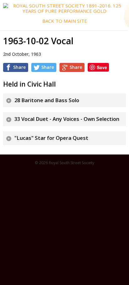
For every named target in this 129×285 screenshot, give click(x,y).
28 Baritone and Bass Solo (46, 100)
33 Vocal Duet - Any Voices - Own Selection (66, 119)
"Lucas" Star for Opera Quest (51, 138)
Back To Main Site (64, 21)
